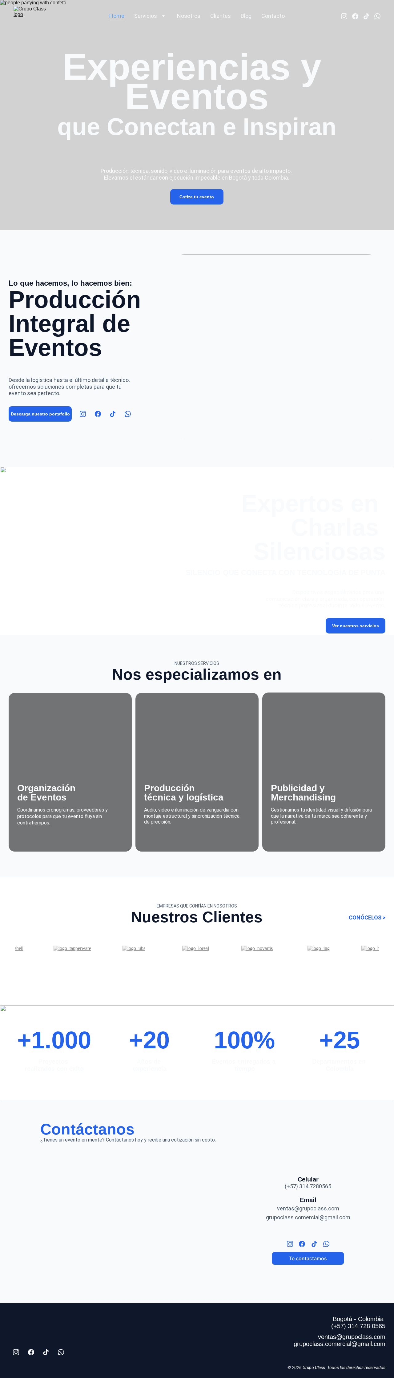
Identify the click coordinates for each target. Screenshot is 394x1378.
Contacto (273, 16)
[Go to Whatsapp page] (377, 16)
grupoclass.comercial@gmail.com (308, 1217)
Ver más (70, 841)
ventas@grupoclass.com (308, 1208)
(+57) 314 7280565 (308, 1186)
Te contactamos (308, 1258)
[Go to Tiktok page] (368, 16)
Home (116, 16)
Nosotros (188, 16)
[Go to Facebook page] (357, 16)
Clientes (220, 16)
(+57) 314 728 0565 (358, 1326)
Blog (246, 16)
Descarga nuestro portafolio (40, 413)
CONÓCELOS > (367, 917)
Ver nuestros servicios (355, 625)
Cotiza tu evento (196, 196)
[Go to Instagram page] (346, 16)
